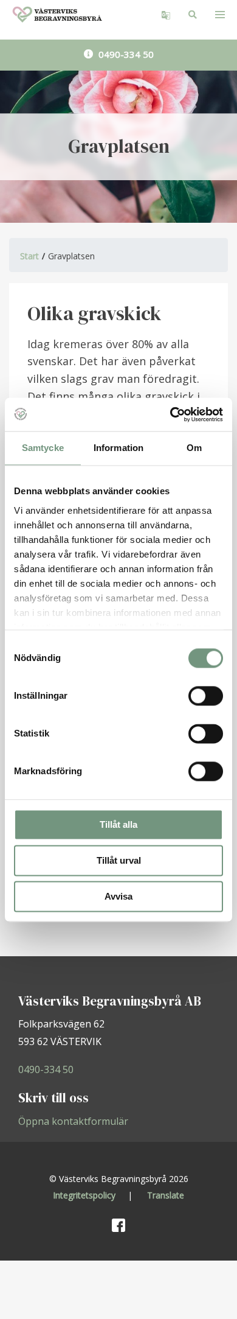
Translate (165, 1195)
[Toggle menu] (220, 14)
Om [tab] (194, 448)
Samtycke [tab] (43, 448)
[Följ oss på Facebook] (118, 1224)
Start (29, 256)
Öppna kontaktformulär (73, 1121)
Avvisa (118, 896)
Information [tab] (118, 448)
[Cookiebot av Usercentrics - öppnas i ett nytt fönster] (170, 414)
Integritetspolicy (84, 1195)
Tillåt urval (119, 860)
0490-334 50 (125, 54)
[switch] (205, 695)
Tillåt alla (118, 824)
